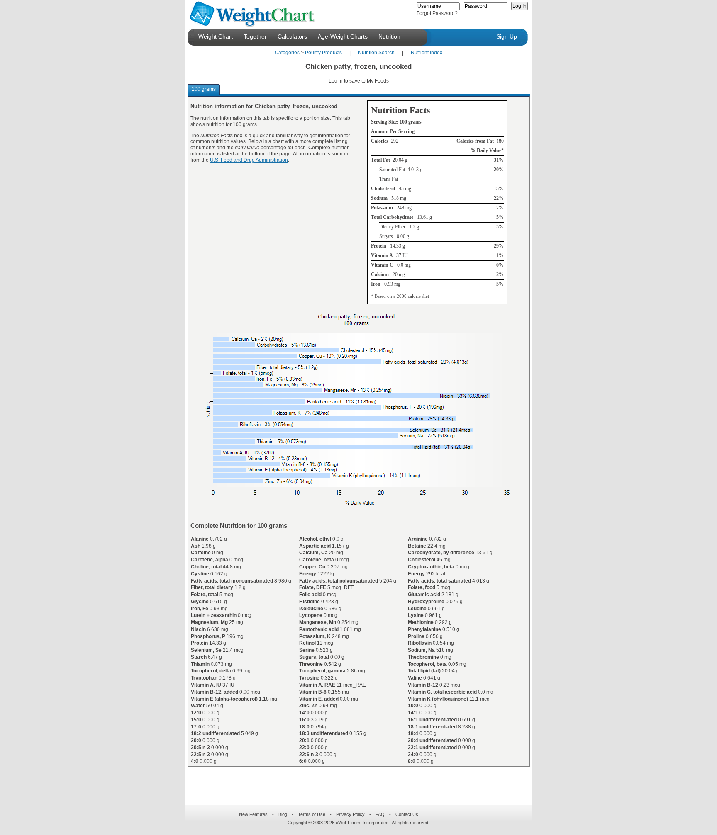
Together (255, 36)
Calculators (292, 36)
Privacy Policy (350, 814)
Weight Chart (215, 36)
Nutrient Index (426, 53)
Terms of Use (311, 814)
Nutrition (389, 36)
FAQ (380, 814)
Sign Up (506, 36)
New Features (253, 814)
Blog (282, 814)
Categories (287, 53)
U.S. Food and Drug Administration (249, 160)
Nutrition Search (376, 53)
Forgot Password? (437, 13)
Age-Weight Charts (343, 36)
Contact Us (406, 814)
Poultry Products (323, 53)
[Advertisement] (352, 780)
